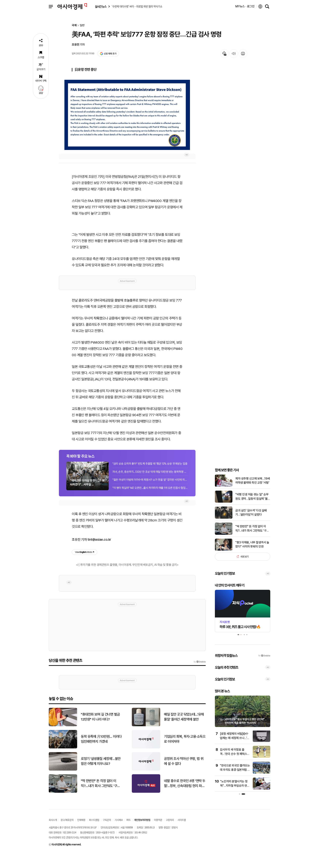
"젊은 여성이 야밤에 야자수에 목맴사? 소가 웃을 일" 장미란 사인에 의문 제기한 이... (150, 479)
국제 (74, 25)
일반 (82, 25)
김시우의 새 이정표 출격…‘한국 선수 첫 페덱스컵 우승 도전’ (235, 754)
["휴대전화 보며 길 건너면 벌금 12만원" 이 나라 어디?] (63, 725)
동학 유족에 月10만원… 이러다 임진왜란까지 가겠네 (101, 739)
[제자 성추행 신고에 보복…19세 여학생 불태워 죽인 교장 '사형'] (223, 486)
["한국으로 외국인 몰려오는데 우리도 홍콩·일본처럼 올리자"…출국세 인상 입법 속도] (261, 772)
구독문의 (107, 820)
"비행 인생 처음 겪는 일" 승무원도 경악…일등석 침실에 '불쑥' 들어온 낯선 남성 (251, 497)
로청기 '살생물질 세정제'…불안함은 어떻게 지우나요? (101, 761)
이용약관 (158, 820)
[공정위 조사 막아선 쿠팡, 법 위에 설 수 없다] (146, 769)
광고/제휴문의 (67, 820)
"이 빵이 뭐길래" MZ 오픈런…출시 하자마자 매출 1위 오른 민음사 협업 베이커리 (150, 488)
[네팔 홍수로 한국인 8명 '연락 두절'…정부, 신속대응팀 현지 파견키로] (146, 792)
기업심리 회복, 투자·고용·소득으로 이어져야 (184, 739)
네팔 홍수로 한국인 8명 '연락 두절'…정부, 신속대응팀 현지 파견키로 (184, 783)
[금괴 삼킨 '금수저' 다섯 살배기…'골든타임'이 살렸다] (223, 517)
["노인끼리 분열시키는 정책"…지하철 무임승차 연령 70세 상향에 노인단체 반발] (261, 788)
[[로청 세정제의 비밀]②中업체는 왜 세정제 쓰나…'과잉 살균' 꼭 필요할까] (261, 741)
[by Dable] (200, 661)
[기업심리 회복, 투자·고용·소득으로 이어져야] (146, 747)
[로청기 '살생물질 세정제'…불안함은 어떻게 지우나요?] (63, 769)
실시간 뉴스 (100, 6)
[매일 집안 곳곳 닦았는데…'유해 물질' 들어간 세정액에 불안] (146, 725)
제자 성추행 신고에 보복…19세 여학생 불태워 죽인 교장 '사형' (252, 480)
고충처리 (170, 820)
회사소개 (53, 820)
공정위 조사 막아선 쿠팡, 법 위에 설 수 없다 (183, 761)
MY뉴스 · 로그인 (245, 6)
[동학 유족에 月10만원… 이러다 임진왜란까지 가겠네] (63, 747)
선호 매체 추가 (110, 53)
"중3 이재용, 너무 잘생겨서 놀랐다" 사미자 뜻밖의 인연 (252, 544)
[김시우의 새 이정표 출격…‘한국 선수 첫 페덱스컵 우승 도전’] (261, 757)
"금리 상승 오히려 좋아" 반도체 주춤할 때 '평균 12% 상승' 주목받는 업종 (149, 463)
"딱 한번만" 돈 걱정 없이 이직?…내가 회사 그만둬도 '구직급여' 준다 (252, 529)
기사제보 (119, 820)
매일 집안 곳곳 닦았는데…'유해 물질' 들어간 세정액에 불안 (184, 716)
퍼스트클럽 (94, 820)
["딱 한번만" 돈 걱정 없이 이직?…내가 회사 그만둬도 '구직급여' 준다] (223, 534)
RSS (128, 820)
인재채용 (81, 820)
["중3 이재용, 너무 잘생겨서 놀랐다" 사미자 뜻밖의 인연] (223, 549)
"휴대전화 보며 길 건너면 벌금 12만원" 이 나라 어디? (100, 716)
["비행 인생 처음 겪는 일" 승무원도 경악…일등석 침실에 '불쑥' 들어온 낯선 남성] (223, 501)
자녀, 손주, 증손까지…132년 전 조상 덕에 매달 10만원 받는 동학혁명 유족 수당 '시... (150, 471)
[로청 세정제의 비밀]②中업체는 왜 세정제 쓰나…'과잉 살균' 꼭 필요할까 (234, 738)
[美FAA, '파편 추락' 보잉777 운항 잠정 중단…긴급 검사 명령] (127, 115)
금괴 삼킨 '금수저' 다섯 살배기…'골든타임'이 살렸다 (251, 512)
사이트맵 (182, 820)
